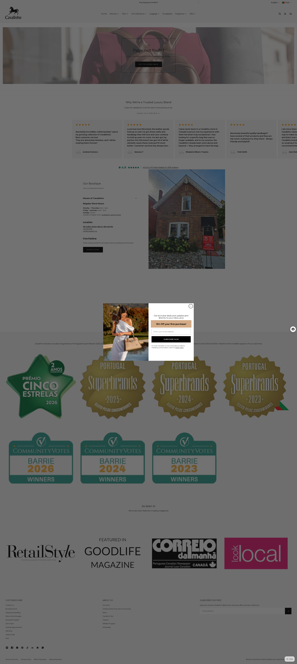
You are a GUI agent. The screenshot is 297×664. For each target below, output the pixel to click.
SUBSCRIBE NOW (171, 339)
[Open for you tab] (293, 329)
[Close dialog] (191, 306)
